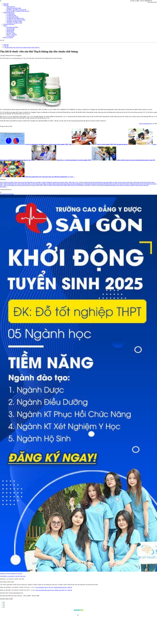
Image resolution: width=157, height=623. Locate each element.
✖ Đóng (91, 307)
